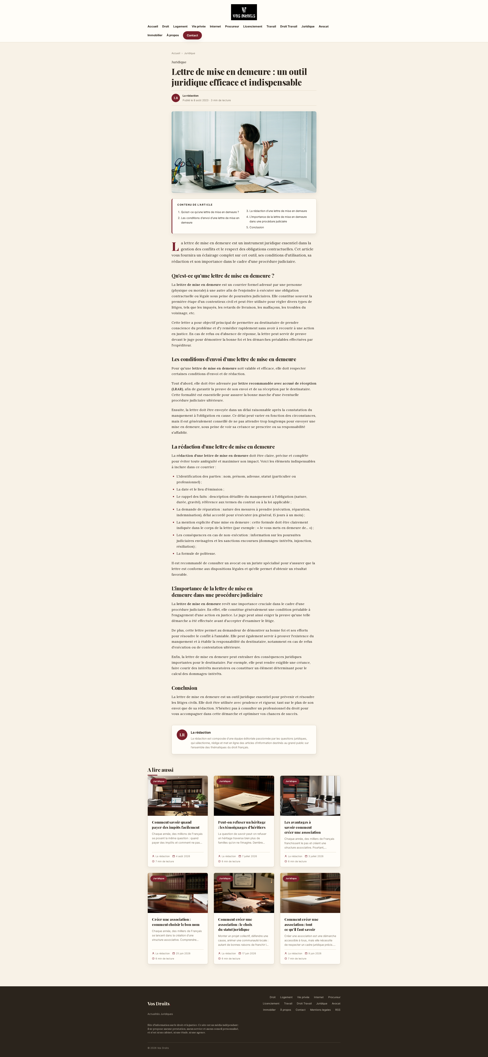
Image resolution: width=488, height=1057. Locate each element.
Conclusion (257, 227)
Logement (180, 26)
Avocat (324, 26)
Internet (215, 26)
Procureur (232, 26)
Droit (165, 26)
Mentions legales (320, 1009)
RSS (337, 1009)
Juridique (308, 26)
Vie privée (199, 26)
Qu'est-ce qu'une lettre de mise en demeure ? (210, 212)
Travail (271, 26)
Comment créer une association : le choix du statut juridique (235, 924)
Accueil (153, 26)
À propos (173, 35)
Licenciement (252, 26)
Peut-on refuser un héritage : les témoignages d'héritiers (242, 824)
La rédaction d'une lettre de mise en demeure (278, 211)
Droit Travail (288, 26)
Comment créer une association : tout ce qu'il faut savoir (301, 924)
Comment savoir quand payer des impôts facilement (175, 824)
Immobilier (155, 35)
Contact (192, 35)
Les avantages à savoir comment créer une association (302, 827)
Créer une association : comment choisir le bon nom (176, 922)
